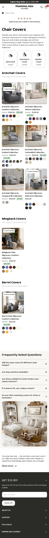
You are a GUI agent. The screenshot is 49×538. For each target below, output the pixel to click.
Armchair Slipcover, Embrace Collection (33, 195)
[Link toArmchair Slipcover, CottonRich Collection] (36, 136)
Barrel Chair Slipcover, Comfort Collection (12, 317)
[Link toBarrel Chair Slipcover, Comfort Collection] (13, 303)
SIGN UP (8, 503)
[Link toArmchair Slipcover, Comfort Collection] (13, 93)
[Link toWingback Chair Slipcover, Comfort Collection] (13, 239)
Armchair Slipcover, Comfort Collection (10, 108)
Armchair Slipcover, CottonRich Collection (34, 151)
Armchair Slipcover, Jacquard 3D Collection (12, 195)
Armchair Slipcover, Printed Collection (10, 151)
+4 (11, 332)
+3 (11, 165)
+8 (11, 120)
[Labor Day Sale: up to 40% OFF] (24, 2)
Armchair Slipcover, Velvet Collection (33, 108)
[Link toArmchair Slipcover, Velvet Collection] (36, 93)
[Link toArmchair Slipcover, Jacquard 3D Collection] (13, 180)
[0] (46, 7)
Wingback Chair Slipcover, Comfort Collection (10, 255)
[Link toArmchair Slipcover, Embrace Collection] (36, 180)
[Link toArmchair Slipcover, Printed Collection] (13, 136)
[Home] (3, 13)
